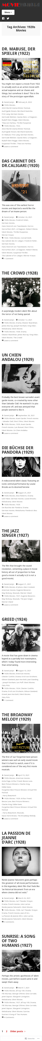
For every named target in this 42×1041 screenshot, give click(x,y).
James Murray (7, 326)
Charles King (25, 784)
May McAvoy (7, 593)
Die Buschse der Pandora (12, 507)
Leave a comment (11, 146)
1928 (18, 331)
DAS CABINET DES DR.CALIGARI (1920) (20, 163)
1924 (18, 688)
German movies (17, 114)
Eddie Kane (6, 787)
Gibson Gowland (8, 679)
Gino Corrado (31, 993)
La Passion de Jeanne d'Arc (12, 916)
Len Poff (19, 682)
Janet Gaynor (7, 996)
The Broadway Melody (27, 816)
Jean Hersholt (21, 679)
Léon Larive (25, 904)
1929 (18, 424)
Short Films (18, 421)
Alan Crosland (29, 587)
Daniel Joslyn (9, 102)
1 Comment (8, 258)
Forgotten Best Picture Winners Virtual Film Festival (19, 791)
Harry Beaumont (9, 795)
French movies (32, 418)
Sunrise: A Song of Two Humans (14, 1014)
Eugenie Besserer (23, 590)
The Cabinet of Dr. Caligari (12, 255)
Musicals (16, 593)
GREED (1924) (14, 619)
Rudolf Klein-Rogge (9, 120)
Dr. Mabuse (6, 135)
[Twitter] (7, 18)
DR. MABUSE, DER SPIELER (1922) (18, 51)
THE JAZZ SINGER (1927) (15, 533)
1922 (18, 126)
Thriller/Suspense (24, 123)
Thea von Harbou (9, 123)
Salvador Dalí (8, 421)
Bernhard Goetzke (24, 111)
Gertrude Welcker (9, 117)
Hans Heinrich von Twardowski (14, 226)
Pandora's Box (31, 510)
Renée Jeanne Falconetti (11, 907)
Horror (30, 226)
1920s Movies (9, 105)
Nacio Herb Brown (9, 816)
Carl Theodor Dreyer (24, 901)
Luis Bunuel (19, 427)
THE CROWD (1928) (20, 273)
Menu (9, 12)
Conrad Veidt (26, 238)
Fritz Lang (6, 114)
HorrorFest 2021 (8, 229)
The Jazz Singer (26, 599)
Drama (18, 323)
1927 (18, 596)
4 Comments (9, 1017)
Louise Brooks (30, 498)
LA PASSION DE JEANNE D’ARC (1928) (16, 838)
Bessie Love (27, 781)
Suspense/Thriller (9, 143)
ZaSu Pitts (6, 685)
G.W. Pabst (6, 498)
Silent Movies (23, 120)
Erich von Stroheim (29, 676)
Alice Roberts (21, 496)
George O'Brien (18, 993)
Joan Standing (32, 679)
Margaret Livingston (21, 996)
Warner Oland (26, 593)
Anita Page (6, 781)
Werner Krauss (8, 235)
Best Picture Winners (10, 784)
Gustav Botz (22, 117)
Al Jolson (19, 587)
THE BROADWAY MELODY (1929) (17, 717)
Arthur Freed (16, 781)
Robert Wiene (31, 229)
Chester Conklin (8, 676)
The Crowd (17, 337)
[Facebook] (4, 18)
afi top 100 (20, 990)
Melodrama (6, 329)
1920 (6, 238)
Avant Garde (21, 418)
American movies (9, 590)
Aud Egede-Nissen (9, 111)
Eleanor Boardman (29, 323)
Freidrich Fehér (22, 220)
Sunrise (26, 1011)
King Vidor (32, 326)
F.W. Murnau (6, 993)
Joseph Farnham (20, 326)
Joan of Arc (25, 913)
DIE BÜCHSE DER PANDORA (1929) (18, 450)
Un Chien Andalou (20, 430)
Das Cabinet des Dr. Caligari (13, 241)
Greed (4, 694)
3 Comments (9, 922)
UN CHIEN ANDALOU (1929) (18, 357)
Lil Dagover (32, 117)
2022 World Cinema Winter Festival (16, 108)
